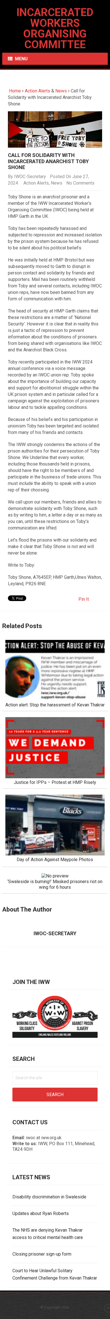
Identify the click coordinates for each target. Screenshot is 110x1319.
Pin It (83, 599)
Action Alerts (37, 91)
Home (14, 91)
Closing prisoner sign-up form (41, 1254)
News (61, 91)
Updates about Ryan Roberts (40, 1213)
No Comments (80, 183)
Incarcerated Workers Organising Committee (54, 28)
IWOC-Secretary (30, 176)
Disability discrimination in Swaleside (49, 1197)
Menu (21, 58)
